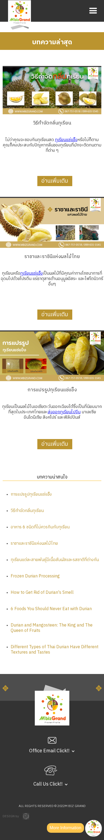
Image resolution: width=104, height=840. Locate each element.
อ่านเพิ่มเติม (54, 181)
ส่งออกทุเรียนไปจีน (64, 412)
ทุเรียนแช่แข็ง (66, 139)
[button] (93, 11)
